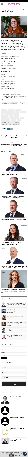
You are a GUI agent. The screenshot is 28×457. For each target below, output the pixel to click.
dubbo (6, 113)
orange (22, 118)
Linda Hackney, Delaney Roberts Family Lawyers (17, 439)
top (8, 122)
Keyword (4, 367)
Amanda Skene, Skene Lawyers (17, 417)
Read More (17, 455)
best (18, 111)
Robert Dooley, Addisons (6, 78)
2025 (2, 109)
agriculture (18, 109)
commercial (22, 111)
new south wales (5, 118)
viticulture (16, 122)
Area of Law (5, 377)
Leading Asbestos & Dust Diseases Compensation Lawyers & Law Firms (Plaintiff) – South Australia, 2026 (13, 291)
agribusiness (11, 109)
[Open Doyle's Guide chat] (25, 454)
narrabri (16, 116)
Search (14, 384)
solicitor (13, 120)
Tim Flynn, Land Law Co (6, 85)
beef (14, 111)
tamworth (3, 122)
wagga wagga (4, 124)
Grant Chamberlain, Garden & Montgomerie (10, 56)
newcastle (13, 118)
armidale (3, 111)
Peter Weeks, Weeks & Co (15, 397)
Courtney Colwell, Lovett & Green (8, 58)
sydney (18, 120)
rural (8, 120)
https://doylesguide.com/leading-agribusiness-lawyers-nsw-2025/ (13, 98)
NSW (18, 118)
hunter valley (4, 116)
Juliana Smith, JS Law (15, 407)
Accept (11, 455)
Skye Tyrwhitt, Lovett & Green (7, 88)
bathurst (9, 111)
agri (5, 109)
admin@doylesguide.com (15, 450)
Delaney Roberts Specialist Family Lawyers (17, 429)
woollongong (16, 124)
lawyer (11, 116)
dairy (2, 113)
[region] (14, 27)
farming (11, 113)
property (3, 120)
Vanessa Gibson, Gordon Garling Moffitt (9, 61)
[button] (4, 35)
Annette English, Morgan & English (8, 83)
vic (11, 122)
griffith (17, 113)
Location (4, 372)
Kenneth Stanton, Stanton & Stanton (8, 68)
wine (10, 124)
